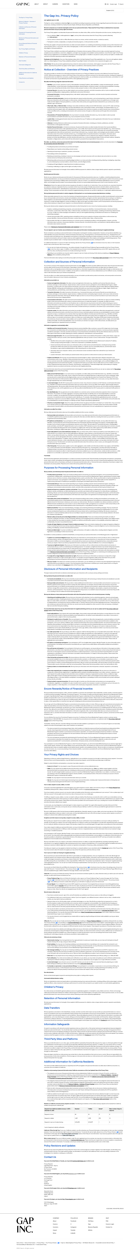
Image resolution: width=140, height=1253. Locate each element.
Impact (45, 4)
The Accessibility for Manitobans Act (26, 1244)
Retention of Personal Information (27, 56)
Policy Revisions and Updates (26, 78)
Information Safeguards (25, 64)
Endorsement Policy (41, 1244)
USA (107, 4)
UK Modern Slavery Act (88, 1242)
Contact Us (22, 82)
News (75, 4)
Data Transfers (22, 60)
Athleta (90, 1230)
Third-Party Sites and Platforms (27, 68)
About (36, 4)
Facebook (73, 1221)
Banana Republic (93, 1227)
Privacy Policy (40, 1242)
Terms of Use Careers (30, 1242)
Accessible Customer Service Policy (105, 1242)
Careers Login (113, 4)
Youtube (73, 1230)
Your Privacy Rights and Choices (27, 49)
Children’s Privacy (23, 53)
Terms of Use (20, 1242)
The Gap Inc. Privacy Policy (25, 17)
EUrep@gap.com (72, 1173)
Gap (89, 1224)
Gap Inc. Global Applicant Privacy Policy (71, 1242)
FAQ (107, 1221)
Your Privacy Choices (51, 1242)
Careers (55, 4)
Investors (65, 4)
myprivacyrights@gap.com (91, 789)
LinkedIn (73, 1233)
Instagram (73, 1227)
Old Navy (90, 1221)
